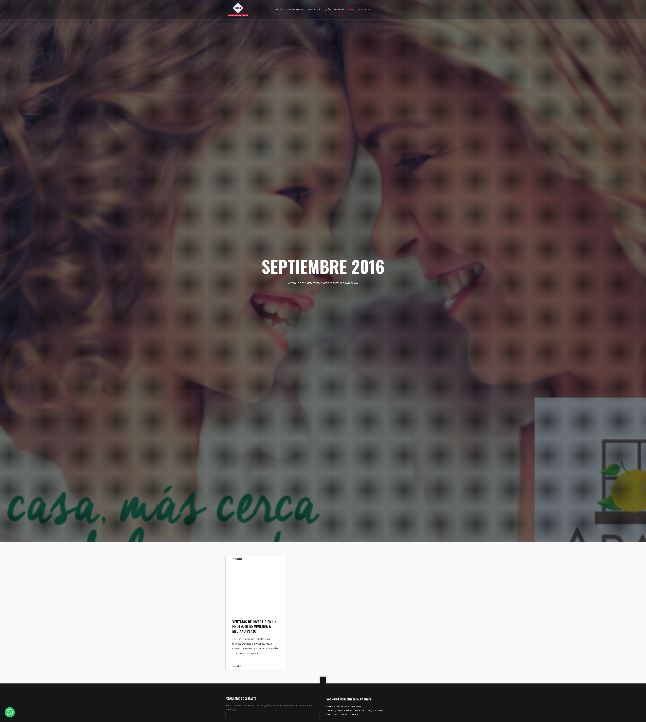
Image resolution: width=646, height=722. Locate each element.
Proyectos (237, 558)
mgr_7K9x (237, 666)
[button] (10, 712)
